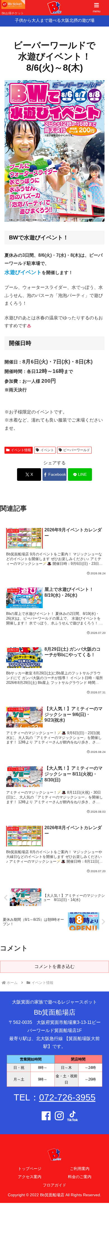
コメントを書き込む (54, 966)
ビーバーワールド (76, 450)
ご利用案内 (79, 1168)
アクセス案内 (29, 1176)
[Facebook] (46, 1117)
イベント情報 (21, 450)
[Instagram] (59, 1117)
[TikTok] (72, 1117)
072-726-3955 (67, 1097)
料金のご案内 (79, 1176)
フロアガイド (54, 1185)
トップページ (29, 1168)
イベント (47, 450)
